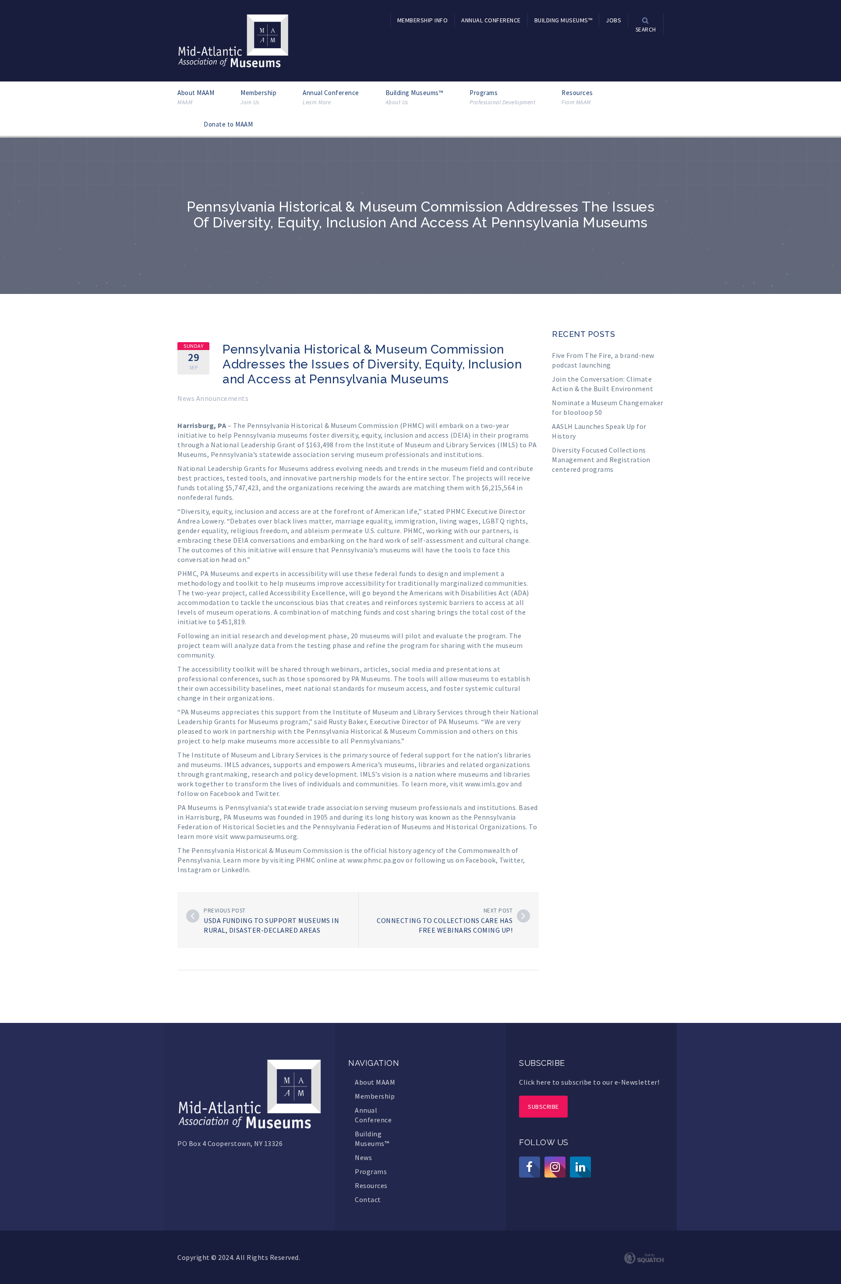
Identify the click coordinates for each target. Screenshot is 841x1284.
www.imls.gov (487, 783)
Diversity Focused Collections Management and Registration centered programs (601, 460)
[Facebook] (529, 1167)
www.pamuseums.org (263, 836)
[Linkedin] (580, 1167)
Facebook (225, 793)
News (363, 1157)
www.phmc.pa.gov (375, 860)
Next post (498, 910)
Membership (258, 97)
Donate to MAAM (228, 124)
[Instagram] (554, 1167)
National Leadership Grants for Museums (242, 468)
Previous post (225, 910)
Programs (502, 97)
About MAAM (195, 97)
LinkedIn (235, 869)
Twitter (267, 793)
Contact (368, 1199)
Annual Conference (331, 97)
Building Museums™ (414, 97)
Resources (577, 97)
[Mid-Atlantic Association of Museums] (233, 39)
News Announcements (212, 398)
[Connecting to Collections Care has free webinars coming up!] (523, 916)
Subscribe (543, 1107)
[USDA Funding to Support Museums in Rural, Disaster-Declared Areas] (192, 916)
